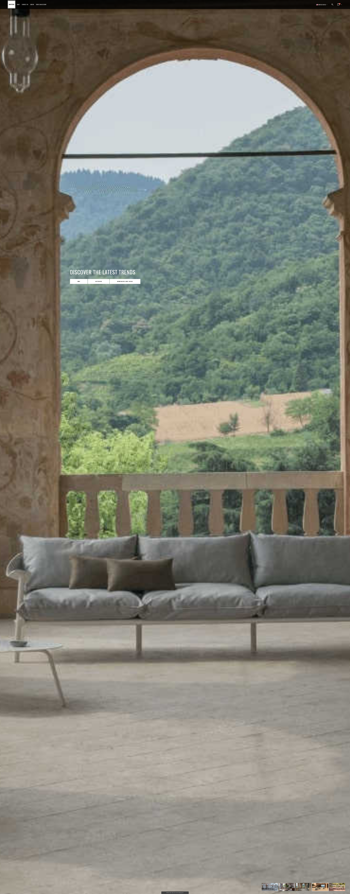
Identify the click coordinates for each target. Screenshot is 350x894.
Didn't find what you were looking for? (174, 892)
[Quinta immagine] (320, 887)
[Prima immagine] (269, 887)
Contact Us (25, 4)
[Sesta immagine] (337, 887)
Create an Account (41, 4)
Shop (18, 4)
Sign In (32, 4)
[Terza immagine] (286, 887)
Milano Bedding (83, 281)
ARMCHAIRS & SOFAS (134, 281)
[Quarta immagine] (303, 887)
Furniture (107, 281)
